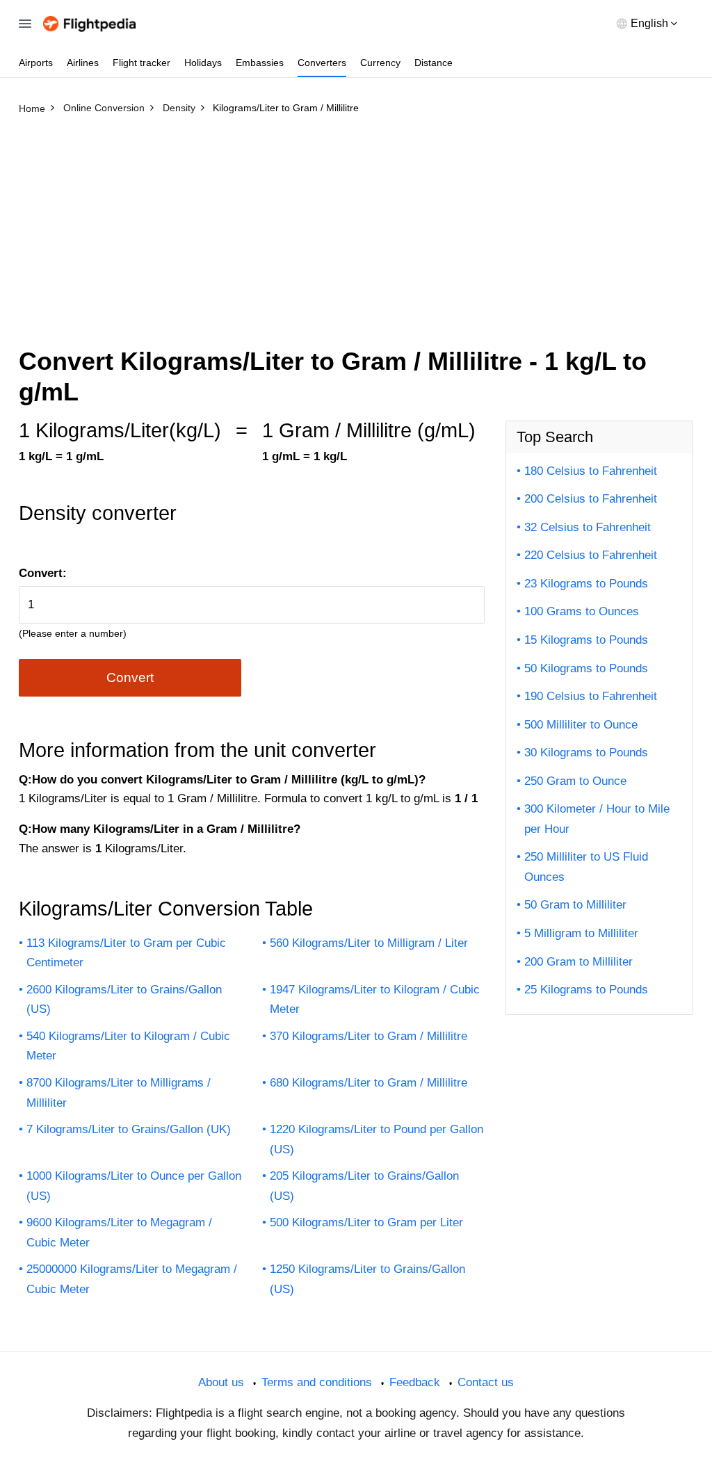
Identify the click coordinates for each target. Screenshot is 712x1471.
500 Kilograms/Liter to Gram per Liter (366, 1222)
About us (221, 1382)
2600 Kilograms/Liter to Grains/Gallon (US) (124, 999)
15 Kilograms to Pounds (586, 640)
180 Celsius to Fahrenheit (590, 471)
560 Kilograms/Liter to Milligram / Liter (369, 943)
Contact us (486, 1382)
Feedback (414, 1382)
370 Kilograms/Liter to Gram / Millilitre (368, 1036)
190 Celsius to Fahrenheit (590, 696)
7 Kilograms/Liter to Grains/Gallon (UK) (128, 1129)
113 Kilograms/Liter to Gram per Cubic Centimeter (126, 953)
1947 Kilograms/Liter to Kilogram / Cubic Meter (375, 999)
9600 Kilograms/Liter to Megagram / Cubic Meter (119, 1232)
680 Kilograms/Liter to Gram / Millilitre (368, 1082)
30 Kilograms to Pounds (586, 752)
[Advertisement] (356, 224)
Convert (130, 677)
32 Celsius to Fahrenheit (587, 527)
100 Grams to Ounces (581, 611)
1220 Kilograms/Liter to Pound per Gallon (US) (376, 1139)
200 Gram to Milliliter (578, 961)
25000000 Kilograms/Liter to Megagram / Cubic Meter (131, 1279)
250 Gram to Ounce (575, 781)
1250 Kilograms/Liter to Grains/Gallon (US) (367, 1279)
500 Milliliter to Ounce (581, 724)
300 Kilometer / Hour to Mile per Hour (597, 819)
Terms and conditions (316, 1382)
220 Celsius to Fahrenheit (590, 555)
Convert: (43, 573)
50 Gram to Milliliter (575, 904)
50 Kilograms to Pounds (586, 668)
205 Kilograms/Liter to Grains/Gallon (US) (364, 1186)
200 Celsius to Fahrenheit (590, 498)
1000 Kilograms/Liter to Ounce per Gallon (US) (133, 1186)
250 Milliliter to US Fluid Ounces (586, 867)
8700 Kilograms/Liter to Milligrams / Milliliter (118, 1093)
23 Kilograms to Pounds (586, 583)
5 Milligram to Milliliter (581, 933)
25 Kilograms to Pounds (586, 989)
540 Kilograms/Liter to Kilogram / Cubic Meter (128, 1046)
